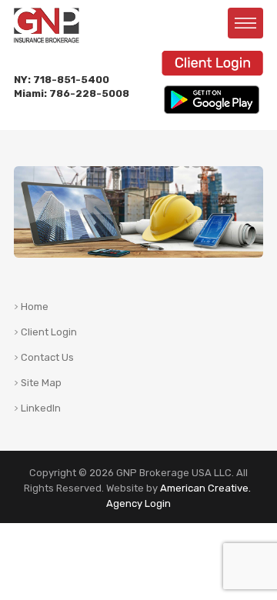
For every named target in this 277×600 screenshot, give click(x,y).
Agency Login (138, 503)
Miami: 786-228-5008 (71, 93)
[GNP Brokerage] (46, 17)
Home (34, 307)
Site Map (41, 383)
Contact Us (47, 357)
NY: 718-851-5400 (61, 79)
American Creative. (205, 488)
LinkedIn (41, 408)
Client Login (49, 332)
